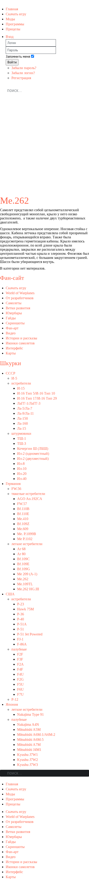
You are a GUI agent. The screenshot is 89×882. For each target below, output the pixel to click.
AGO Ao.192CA (29, 499)
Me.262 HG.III (28, 589)
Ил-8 (21, 464)
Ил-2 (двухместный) (33, 459)
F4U (20, 674)
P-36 (20, 614)
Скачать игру (16, 14)
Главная (12, 9)
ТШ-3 (21, 443)
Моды (10, 19)
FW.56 (16, 489)
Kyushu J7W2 (27, 760)
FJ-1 (20, 639)
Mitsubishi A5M (29, 729)
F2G (20, 679)
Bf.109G (23, 569)
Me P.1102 (24, 539)
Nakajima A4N (28, 724)
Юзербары (14, 313)
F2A (20, 664)
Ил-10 (21, 469)
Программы (15, 24)
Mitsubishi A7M (29, 745)
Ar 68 (21, 549)
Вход (9, 37)
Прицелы (13, 29)
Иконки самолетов (20, 343)
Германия (13, 484)
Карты (11, 353)
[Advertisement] (44, 147)
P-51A (22, 624)
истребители (21, 383)
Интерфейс (14, 348)
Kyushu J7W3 (27, 765)
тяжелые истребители (28, 494)
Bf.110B (23, 509)
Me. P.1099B (26, 534)
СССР (10, 373)
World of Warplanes (20, 293)
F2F (20, 654)
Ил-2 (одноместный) (33, 453)
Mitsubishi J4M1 (29, 750)
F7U (20, 694)
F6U (20, 689)
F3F (20, 659)
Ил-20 (21, 474)
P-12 (14, 699)
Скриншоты (15, 323)
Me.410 (22, 519)
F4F (20, 669)
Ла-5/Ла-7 (24, 408)
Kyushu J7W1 (27, 755)
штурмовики (21, 433)
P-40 (20, 619)
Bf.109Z (23, 524)
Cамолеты (13, 303)
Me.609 (22, 529)
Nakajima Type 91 (30, 714)
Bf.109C (23, 559)
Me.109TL (25, 584)
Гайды (11, 318)
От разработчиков (20, 298)
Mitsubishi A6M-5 (30, 740)
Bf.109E (23, 564)
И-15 (21, 388)
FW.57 (22, 504)
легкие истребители (26, 544)
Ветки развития (18, 308)
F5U (20, 684)
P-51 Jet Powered (29, 634)
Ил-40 (21, 479)
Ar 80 (21, 554)
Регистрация (21, 78)
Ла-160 (22, 423)
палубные (19, 649)
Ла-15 (21, 428)
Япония (12, 704)
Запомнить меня (18, 56)
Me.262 (22, 579)
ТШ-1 (21, 438)
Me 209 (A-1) (27, 574)
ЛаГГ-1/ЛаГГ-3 (28, 403)
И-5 (14, 378)
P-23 (20, 604)
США (10, 594)
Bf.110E (23, 514)
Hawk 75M (25, 609)
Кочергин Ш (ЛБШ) (32, 448)
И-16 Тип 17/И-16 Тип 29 (37, 398)
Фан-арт (12, 328)
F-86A (22, 644)
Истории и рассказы (21, 338)
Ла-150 (22, 418)
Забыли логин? (23, 73)
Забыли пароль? (23, 68)
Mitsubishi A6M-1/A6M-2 (36, 734)
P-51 (20, 629)
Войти (12, 62)
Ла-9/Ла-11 (25, 413)
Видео (11, 333)
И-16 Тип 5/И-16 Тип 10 (36, 393)
